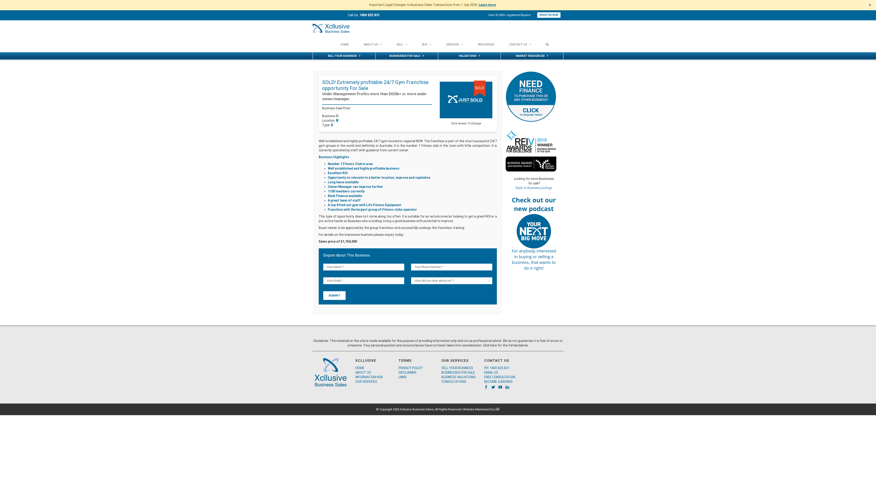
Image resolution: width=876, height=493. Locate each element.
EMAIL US (491, 372)
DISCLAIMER (407, 372)
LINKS (403, 377)
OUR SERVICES (366, 381)
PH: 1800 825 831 (496, 368)
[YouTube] (500, 387)
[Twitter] (493, 387)
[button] (489, 84)
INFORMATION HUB (369, 377)
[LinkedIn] (507, 387)
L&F (497, 409)
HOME (359, 368)
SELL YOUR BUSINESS (457, 368)
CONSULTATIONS (453, 381)
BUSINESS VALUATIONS (458, 377)
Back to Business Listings (534, 188)
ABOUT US (363, 372)
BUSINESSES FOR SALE (458, 372)
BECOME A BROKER (498, 381)
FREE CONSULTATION (499, 377)
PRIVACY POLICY (411, 368)
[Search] (547, 44)
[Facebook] (486, 387)
